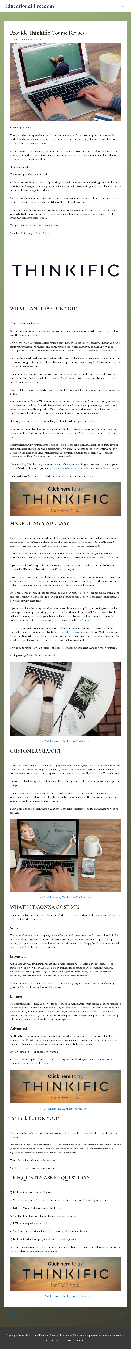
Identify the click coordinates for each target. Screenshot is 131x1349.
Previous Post (12, 1314)
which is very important (77, 632)
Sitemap (54, 1335)
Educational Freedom (29, 5)
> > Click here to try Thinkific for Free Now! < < (65, 741)
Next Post (120, 1314)
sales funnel (83, 620)
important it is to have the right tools (68, 468)
